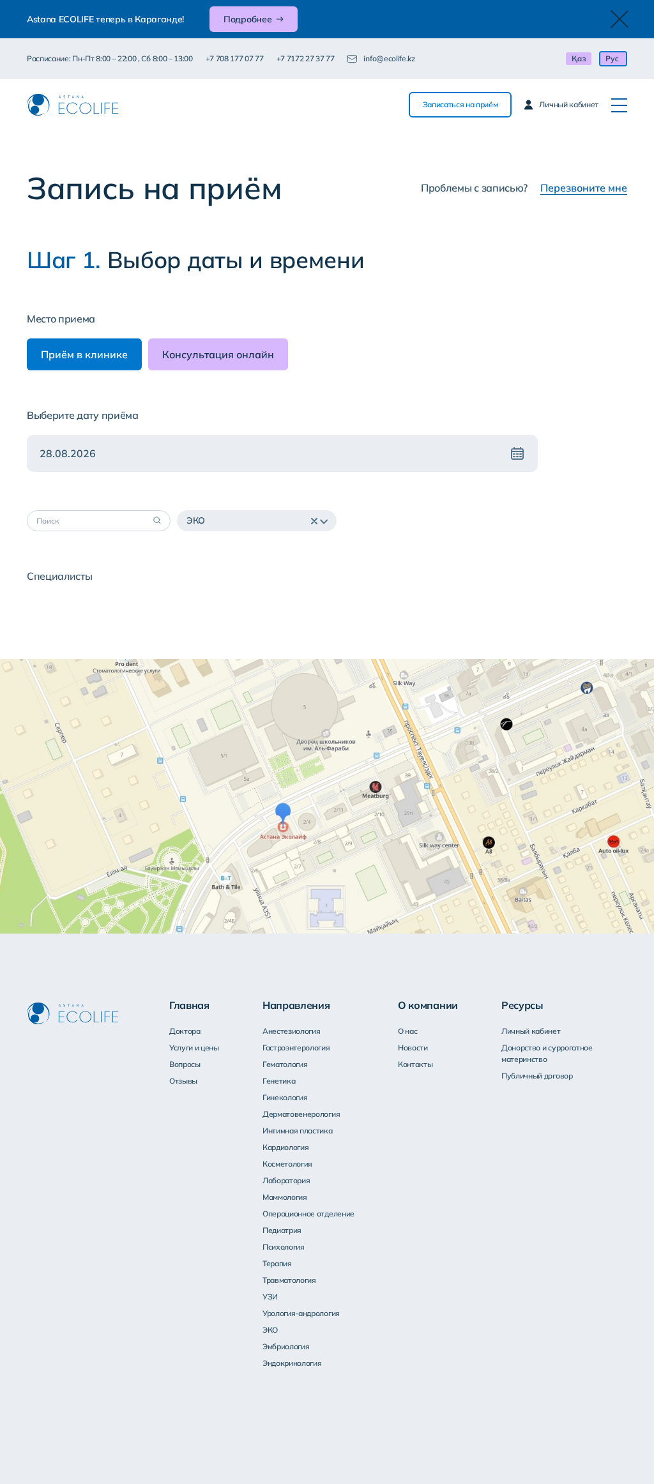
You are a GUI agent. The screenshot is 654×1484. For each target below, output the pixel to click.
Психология (283, 1247)
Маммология (284, 1197)
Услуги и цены (194, 1047)
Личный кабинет (531, 1031)
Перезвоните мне (583, 187)
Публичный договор (537, 1075)
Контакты (415, 1064)
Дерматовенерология (301, 1114)
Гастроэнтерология (296, 1047)
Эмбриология (285, 1346)
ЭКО (270, 1330)
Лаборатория (286, 1180)
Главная (189, 1005)
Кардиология (285, 1147)
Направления (296, 1005)
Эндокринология (292, 1363)
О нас (407, 1031)
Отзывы (183, 1081)
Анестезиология (291, 1031)
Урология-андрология (301, 1313)
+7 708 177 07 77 (235, 58)
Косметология (287, 1164)
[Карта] (327, 796)
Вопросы (185, 1064)
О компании (428, 1005)
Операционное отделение (308, 1213)
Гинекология (284, 1097)
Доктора (185, 1031)
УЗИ (270, 1296)
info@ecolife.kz (388, 58)
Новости (413, 1047)
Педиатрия (281, 1230)
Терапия (277, 1263)
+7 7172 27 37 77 (306, 58)
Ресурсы (522, 1005)
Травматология (289, 1280)
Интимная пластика (297, 1130)
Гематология (284, 1064)
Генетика (278, 1081)
